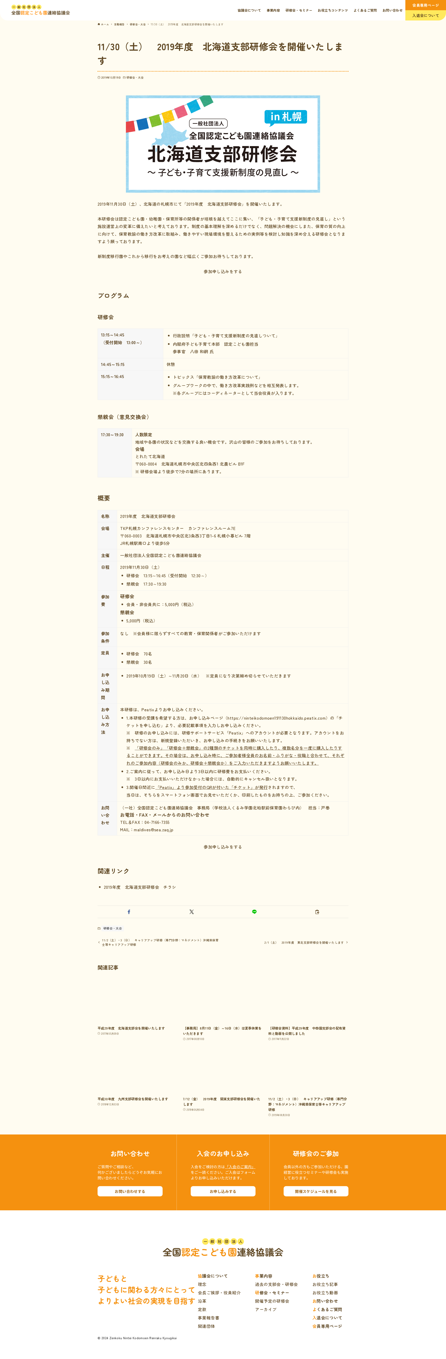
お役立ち (321, 1276)
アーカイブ (265, 1309)
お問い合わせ (325, 1301)
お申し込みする (223, 1191)
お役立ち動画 (325, 1292)
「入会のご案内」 (240, 1166)
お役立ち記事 (325, 1284)
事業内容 (263, 1276)
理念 (202, 1284)
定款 (202, 1309)
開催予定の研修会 (272, 1301)
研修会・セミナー (272, 1292)
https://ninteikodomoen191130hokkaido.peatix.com (276, 718)
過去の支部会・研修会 (276, 1284)
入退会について (425, 15)
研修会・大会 (135, 77)
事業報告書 (208, 1318)
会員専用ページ (425, 5)
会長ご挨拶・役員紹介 (219, 1292)
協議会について (213, 1276)
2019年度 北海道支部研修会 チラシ (140, 887)
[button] (129, 912)
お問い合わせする (130, 1191)
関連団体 (206, 1326)
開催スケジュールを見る (316, 1191)
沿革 (202, 1301)
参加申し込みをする (223, 271)
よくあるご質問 (327, 1309)
